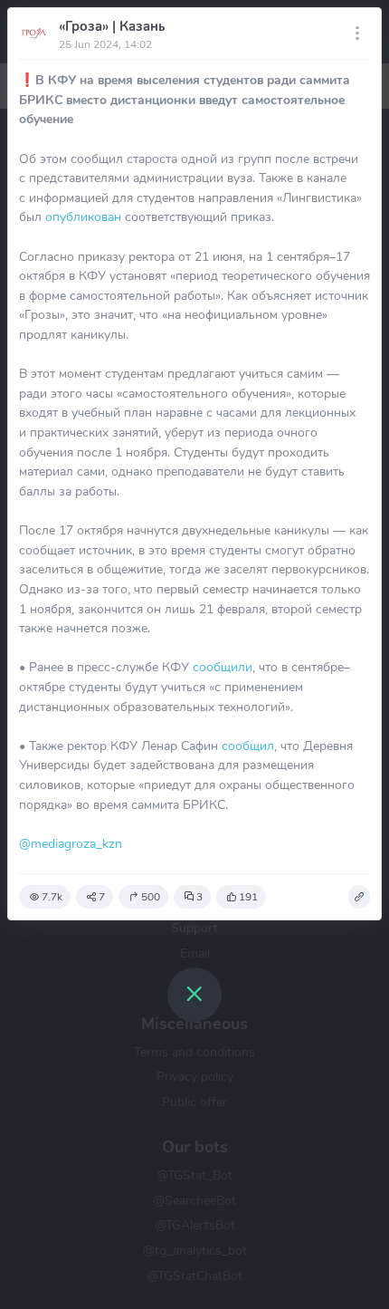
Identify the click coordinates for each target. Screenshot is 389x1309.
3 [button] (199, 897)
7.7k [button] (52, 897)
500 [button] (150, 897)
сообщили (222, 667)
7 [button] (102, 897)
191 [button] (248, 897)
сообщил (248, 745)
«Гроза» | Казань (112, 26)
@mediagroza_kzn (70, 843)
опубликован (83, 216)
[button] (359, 897)
